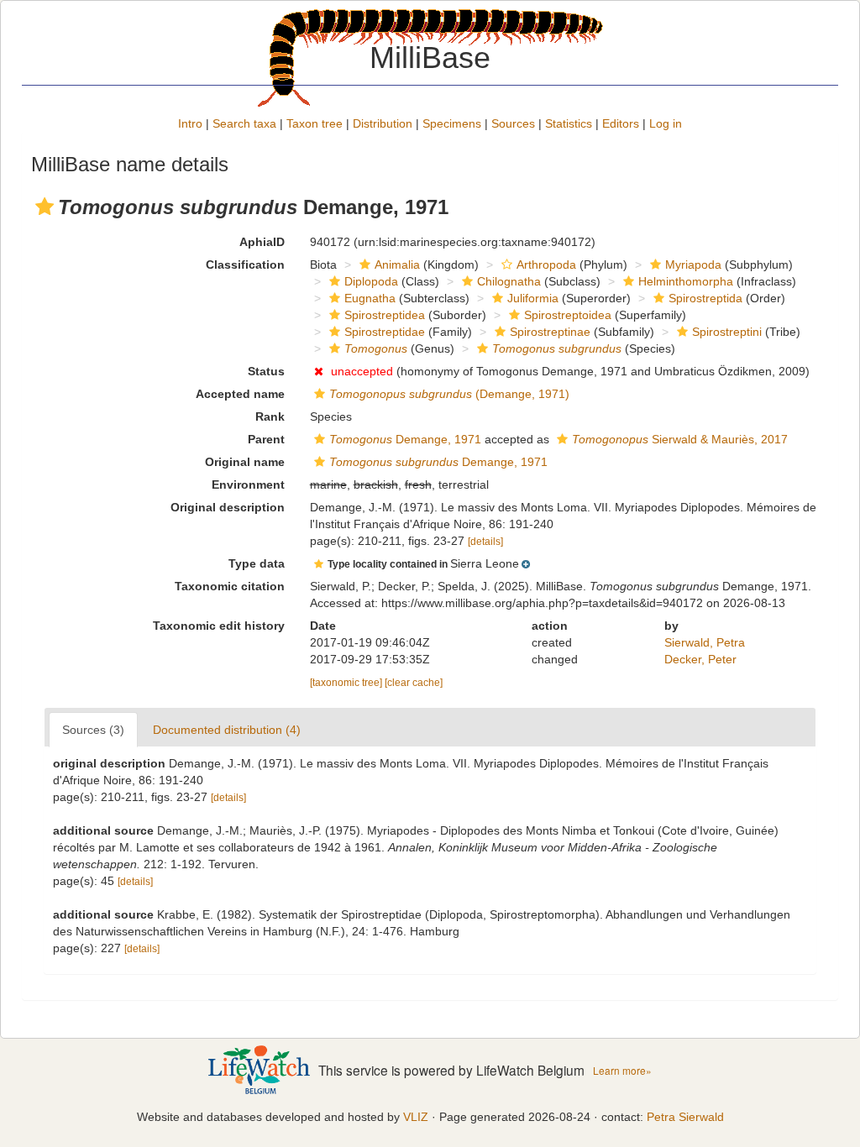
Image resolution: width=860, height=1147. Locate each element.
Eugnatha (370, 298)
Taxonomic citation (230, 586)
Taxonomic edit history (219, 625)
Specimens (451, 123)
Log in (665, 123)
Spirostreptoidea (567, 315)
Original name (245, 462)
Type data (256, 563)
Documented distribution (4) (227, 729)
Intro (190, 123)
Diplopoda (371, 281)
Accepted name (240, 394)
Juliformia (532, 298)
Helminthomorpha (685, 281)
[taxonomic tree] (347, 683)
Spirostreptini (727, 331)
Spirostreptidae (384, 331)
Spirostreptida (705, 298)
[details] (485, 541)
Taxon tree (314, 123)
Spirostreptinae (550, 331)
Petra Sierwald (685, 1116)
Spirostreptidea (384, 315)
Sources (513, 123)
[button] (44, 206)
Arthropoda (546, 264)
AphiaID (262, 242)
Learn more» (622, 1070)
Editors (620, 123)
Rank (270, 416)
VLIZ (415, 1116)
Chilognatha (509, 281)
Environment (248, 484)
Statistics (568, 123)
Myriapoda (693, 264)
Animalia (397, 264)
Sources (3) (93, 729)
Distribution (382, 123)
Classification (245, 264)
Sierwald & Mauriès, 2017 (680, 439)
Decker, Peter (700, 659)
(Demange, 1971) (449, 394)
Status (266, 371)
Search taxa (244, 123)
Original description (227, 507)
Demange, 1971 (405, 439)
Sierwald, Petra (704, 642)
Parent (266, 439)
